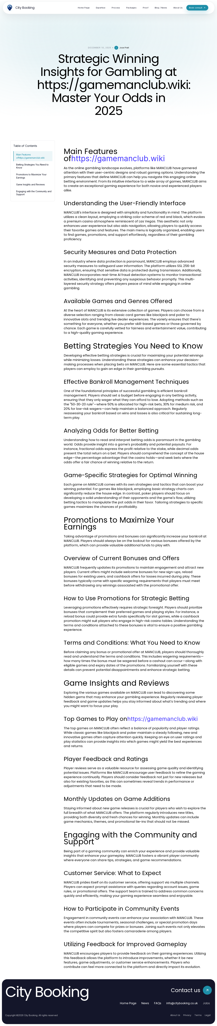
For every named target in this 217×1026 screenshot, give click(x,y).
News (145, 1003)
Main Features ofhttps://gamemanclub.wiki (30, 156)
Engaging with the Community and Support (33, 193)
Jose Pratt (124, 47)
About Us (175, 1015)
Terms (198, 1015)
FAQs (157, 1003)
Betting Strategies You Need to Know (32, 166)
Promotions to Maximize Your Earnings (31, 176)
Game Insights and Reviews (30, 184)
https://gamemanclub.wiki (118, 158)
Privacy (187, 1015)
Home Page (128, 1003)
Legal (207, 1015)
